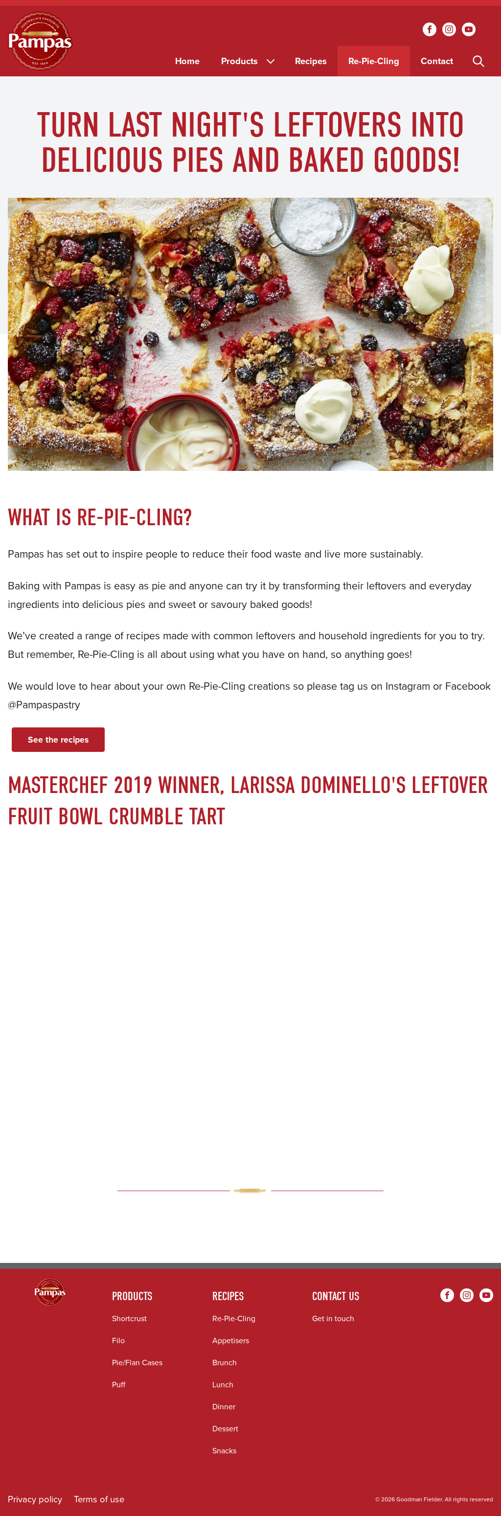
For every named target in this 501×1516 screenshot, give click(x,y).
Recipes (311, 61)
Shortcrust (129, 1318)
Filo (118, 1340)
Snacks (224, 1450)
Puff (118, 1384)
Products (239, 61)
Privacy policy (35, 1499)
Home (187, 61)
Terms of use (99, 1499)
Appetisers (230, 1340)
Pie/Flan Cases (137, 1362)
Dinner (223, 1406)
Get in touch (333, 1318)
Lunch (222, 1384)
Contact (437, 61)
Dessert (225, 1428)
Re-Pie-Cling (373, 61)
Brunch (224, 1362)
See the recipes (58, 739)
